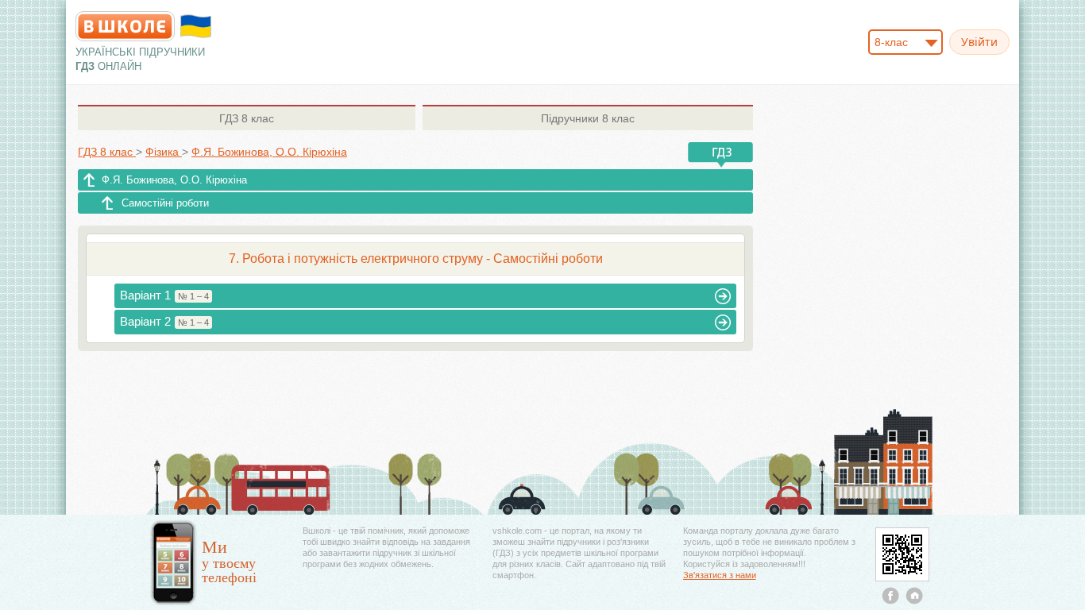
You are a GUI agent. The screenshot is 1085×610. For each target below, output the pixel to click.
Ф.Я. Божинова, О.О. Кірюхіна (174, 180)
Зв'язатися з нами (719, 575)
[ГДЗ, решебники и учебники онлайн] (125, 26)
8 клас (246, 118)
